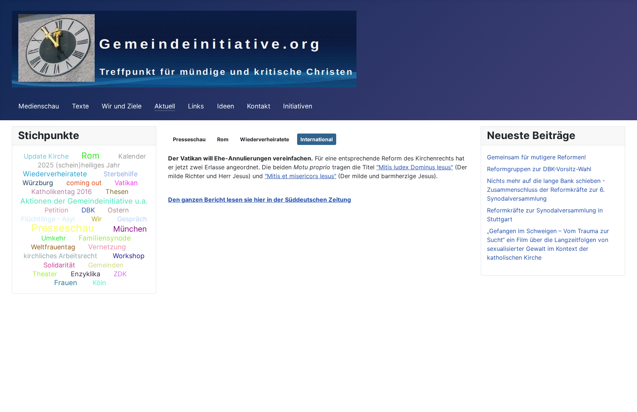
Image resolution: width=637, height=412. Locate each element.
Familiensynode (105, 238)
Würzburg (37, 183)
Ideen (225, 106)
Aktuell (164, 106)
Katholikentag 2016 (61, 191)
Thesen (117, 191)
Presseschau (62, 228)
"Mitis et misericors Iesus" (300, 176)
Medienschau (38, 106)
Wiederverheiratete (55, 174)
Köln (99, 283)
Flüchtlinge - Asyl (48, 219)
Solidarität (59, 265)
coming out (84, 183)
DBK (88, 210)
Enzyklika (85, 274)
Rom (90, 155)
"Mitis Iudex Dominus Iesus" (414, 167)
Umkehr (53, 238)
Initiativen (297, 106)
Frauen (65, 282)
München (130, 228)
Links (196, 106)
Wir (96, 219)
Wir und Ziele (122, 106)
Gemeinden (105, 265)
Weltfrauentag (53, 247)
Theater (44, 274)
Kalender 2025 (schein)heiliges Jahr (92, 160)
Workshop (129, 256)
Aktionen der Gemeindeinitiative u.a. (84, 201)
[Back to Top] (624, 398)
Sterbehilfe (121, 174)
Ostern (118, 210)
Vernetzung (107, 247)
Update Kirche (46, 156)
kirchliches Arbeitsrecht (60, 256)
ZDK (120, 274)
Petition (57, 210)
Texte (80, 106)
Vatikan (126, 183)
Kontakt (258, 106)
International (316, 139)
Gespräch (132, 219)
